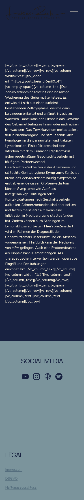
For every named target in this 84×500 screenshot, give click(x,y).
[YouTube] (25, 376)
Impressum (13, 469)
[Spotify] (58, 376)
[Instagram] (36, 376)
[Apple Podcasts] (47, 376)
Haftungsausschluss (21, 487)
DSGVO (11, 478)
